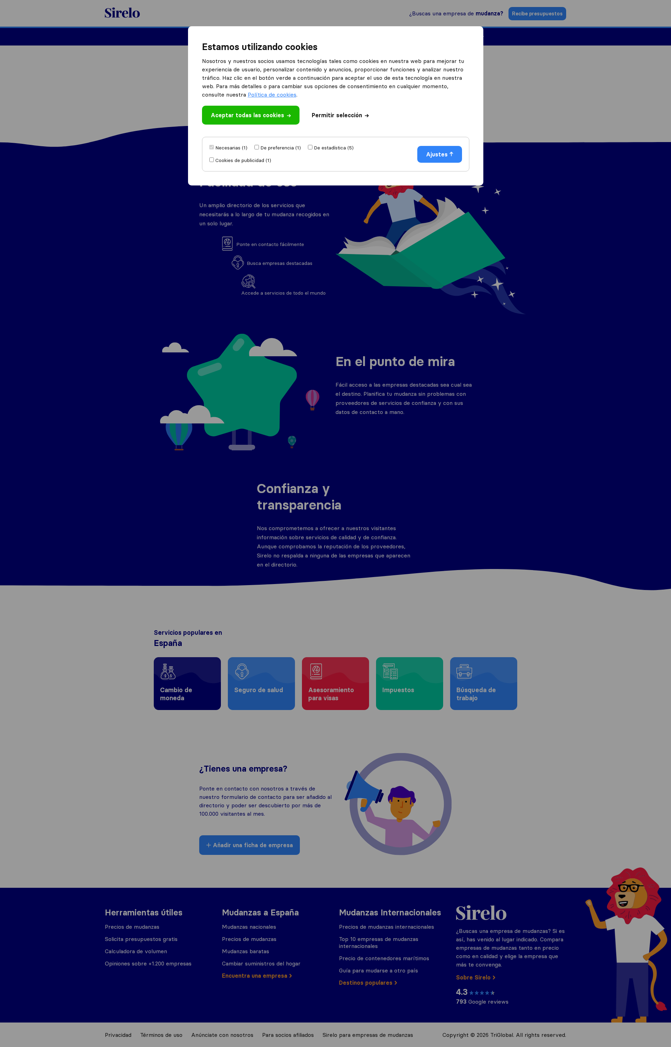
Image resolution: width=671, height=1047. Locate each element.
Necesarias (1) (231, 148)
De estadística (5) (334, 148)
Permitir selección (337, 115)
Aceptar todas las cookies (247, 115)
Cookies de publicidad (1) (243, 160)
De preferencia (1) (280, 148)
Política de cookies (272, 94)
